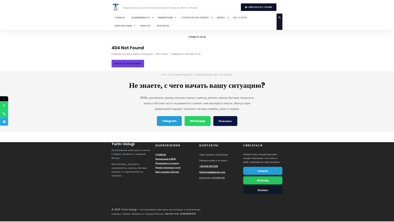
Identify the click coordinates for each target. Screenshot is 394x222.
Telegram (169, 121)
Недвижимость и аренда (167, 163)
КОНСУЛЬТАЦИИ (123, 25)
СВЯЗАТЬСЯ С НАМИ (256, 6)
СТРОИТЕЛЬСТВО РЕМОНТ (195, 17)
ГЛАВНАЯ (120, 17)
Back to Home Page (128, 63)
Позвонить (225, 121)
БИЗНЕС (221, 17)
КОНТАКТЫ (163, 25)
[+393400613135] (4, 105)
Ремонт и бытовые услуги (168, 167)
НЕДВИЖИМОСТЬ (140, 17)
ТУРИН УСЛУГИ (197, 37)
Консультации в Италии (167, 171)
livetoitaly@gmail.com (212, 172)
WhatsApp (197, 121)
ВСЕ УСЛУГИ (240, 17)
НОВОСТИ (145, 25)
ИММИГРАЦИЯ (165, 17)
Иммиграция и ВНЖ (165, 158)
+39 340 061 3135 (208, 166)
